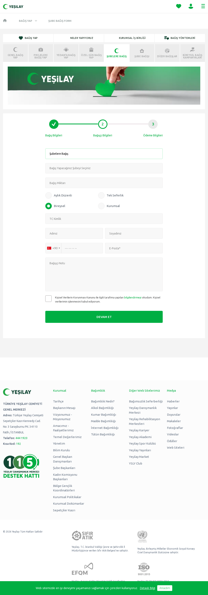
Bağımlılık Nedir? (103, 401)
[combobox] (53, 248)
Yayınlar (172, 408)
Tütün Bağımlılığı (103, 434)
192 (18, 443)
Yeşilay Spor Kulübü (142, 443)
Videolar (173, 434)
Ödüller (172, 441)
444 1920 (21, 438)
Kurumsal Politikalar (67, 497)
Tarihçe (58, 401)
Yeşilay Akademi (140, 437)
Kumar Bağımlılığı (103, 414)
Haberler (173, 401)
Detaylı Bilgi (147, 588)
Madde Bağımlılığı (103, 421)
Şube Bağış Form (60, 20)
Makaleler (174, 421)
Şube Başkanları (64, 468)
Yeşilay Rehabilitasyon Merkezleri (144, 421)
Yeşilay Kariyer (139, 430)
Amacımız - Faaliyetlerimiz (63, 428)
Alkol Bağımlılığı (102, 408)
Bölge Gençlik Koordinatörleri (64, 488)
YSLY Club (135, 463)
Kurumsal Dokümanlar (68, 503)
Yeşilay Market (139, 456)
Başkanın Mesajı (64, 408)
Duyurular (173, 414)
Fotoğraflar (175, 428)
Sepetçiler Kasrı (64, 510)
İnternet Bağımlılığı (104, 428)
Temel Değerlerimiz (67, 437)
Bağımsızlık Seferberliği (146, 401)
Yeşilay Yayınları (140, 450)
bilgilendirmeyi (132, 297)
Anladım (164, 588)
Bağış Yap (25, 20)
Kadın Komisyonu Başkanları (65, 477)
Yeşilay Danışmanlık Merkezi (143, 410)
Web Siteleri (175, 447)
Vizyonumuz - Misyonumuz (62, 417)
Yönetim (59, 443)
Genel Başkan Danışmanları (62, 459)
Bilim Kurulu (61, 450)
